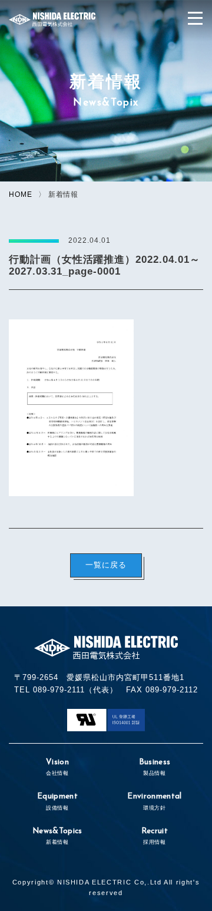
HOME (20, 194)
